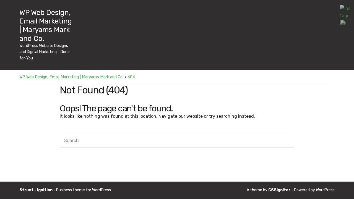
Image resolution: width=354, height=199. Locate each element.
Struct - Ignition (36, 190)
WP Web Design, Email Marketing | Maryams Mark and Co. (45, 25)
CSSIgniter (279, 190)
